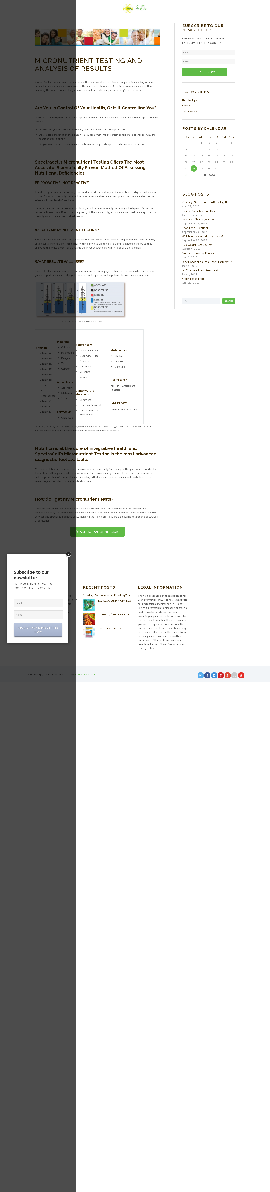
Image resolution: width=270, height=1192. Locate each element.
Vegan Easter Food (193, 278)
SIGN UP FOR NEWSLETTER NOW (38, 630)
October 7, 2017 (192, 215)
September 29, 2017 (194, 223)
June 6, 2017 (190, 257)
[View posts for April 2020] (186, 175)
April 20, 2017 (190, 283)
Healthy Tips (189, 100)
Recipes (186, 105)
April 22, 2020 (190, 206)
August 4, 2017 (191, 249)
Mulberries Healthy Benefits (198, 253)
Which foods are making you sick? (202, 236)
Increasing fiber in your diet (198, 219)
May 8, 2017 (189, 266)
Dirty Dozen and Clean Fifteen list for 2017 (207, 262)
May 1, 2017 (189, 274)
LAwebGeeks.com (85, 674)
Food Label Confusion (195, 228)
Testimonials (189, 111)
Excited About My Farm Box (198, 211)
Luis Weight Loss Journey (197, 244)
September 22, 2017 (194, 240)
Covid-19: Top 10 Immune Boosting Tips (206, 202)
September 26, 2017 (194, 232)
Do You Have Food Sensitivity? (200, 270)
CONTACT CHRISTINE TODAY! (99, 531)
